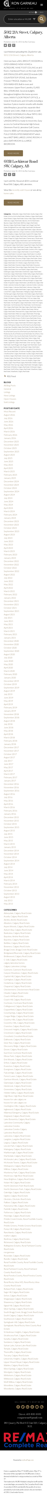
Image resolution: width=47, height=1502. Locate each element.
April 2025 (8, 468)
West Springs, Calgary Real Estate (21, 365)
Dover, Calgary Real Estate (16, 1049)
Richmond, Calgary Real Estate (17, 1242)
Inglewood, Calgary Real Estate (13, 280)
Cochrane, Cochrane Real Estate (31, 243)
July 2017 (8, 760)
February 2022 (10, 594)
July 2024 (8, 498)
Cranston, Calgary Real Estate (19, 252)
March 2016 (9, 807)
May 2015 (8, 840)
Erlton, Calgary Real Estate (15, 1062)
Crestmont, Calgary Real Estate (25, 254)
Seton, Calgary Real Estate (15, 1295)
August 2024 (9, 494)
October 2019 (10, 684)
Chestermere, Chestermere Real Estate (22, 989)
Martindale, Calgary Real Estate (33, 294)
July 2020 (8, 657)
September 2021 (11, 611)
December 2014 (11, 850)
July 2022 (8, 578)
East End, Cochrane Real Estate (25, 260)
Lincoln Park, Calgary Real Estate (13, 291)
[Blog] (41, 1407)
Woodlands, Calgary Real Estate (20, 371)
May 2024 (8, 504)
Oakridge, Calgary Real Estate (28, 307)
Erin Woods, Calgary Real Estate (25, 263)
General (7, 389)
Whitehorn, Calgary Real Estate (20, 367)
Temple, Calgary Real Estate (12, 358)
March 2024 (9, 511)
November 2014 (11, 853)
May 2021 (8, 624)
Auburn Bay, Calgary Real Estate (34, 218)
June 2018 (8, 727)
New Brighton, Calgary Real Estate (21, 303)
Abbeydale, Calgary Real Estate (21, 214)
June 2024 (8, 501)
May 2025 (8, 464)
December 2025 (11, 441)
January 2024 (10, 518)
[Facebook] (18, 1407)
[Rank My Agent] (32, 1407)
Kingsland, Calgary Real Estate (17, 283)
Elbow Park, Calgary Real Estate (18, 1056)
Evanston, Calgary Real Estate (24, 265)
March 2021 (9, 631)
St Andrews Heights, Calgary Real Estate (31, 351)
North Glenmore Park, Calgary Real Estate (22, 1189)
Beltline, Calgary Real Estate (29, 223)
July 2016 (8, 797)
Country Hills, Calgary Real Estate (18, 249)
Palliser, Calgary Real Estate (16, 1202)
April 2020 (8, 667)
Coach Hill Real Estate (34, 240)
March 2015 (9, 844)
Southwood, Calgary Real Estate (30, 347)
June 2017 (8, 764)
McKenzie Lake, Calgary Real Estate (14, 296)
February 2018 (10, 740)
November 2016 (11, 787)
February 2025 (10, 474)
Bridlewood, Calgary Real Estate (18, 956)
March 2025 (9, 471)
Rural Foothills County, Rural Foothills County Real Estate (25, 329)
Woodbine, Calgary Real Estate (17, 1385)
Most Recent (10, 411)
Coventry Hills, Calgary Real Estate (19, 1023)
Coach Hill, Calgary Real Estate (13, 243)
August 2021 (9, 614)
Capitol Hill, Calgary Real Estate (18, 976)
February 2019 (10, 707)
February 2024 (10, 514)
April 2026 (8, 428)
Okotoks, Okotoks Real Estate (24, 309)
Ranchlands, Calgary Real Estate (28, 320)
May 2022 (8, 584)
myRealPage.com (28, 1460)
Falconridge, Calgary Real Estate (25, 267)
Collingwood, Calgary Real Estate (13, 245)
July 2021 (8, 617)
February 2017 (10, 777)
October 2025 (10, 448)
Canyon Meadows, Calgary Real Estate (15, 234)
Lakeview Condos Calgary (15, 1129)
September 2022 (11, 571)
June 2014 (8, 870)
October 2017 (10, 754)
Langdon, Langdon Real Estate (17, 289)
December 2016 (11, 784)
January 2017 (10, 780)
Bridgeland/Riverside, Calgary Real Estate (20, 227)
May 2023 (8, 544)
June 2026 (8, 421)
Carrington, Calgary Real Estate (17, 236)
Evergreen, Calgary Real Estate (17, 1069)
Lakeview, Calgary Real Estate (17, 1136)
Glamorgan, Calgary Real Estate (13, 271)
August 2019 (9, 691)
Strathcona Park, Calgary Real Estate (15, 353)
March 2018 (9, 737)
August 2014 (9, 863)
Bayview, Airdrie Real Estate (31, 221)
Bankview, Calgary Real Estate (13, 221)
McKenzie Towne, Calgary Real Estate (20, 1162)
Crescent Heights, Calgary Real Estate (21, 1029)
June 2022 (8, 581)
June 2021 (8, 621)
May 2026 (8, 425)
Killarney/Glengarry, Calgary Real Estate (21, 1112)
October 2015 (10, 824)
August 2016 (9, 794)
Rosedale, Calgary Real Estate (20, 327)
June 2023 (8, 541)
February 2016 (10, 810)
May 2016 (8, 800)
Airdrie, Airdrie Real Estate (16, 216)
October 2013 (10, 890)
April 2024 (8, 508)
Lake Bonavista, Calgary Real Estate (20, 1119)
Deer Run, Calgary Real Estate (17, 1043)
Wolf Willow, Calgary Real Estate (21, 369)
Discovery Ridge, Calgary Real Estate (26, 258)
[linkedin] (27, 1407)
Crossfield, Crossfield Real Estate (18, 1036)
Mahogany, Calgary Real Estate (33, 291)
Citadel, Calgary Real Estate (19, 240)
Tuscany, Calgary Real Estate (12, 360)
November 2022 (11, 564)
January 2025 (10, 478)
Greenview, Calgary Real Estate (13, 274)
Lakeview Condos (32, 285)
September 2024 (11, 491)
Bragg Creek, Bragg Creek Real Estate (20, 949)
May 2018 (8, 730)
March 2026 (9, 431)
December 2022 (11, 561)
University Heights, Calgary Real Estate (21, 1358)
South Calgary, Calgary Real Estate (19, 1315)
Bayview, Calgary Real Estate (12, 223)
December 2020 (11, 641)
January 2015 (10, 847)
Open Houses (10, 399)
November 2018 (11, 714)
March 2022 (9, 591)
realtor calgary (10, 1235)
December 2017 (11, 747)
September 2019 (11, 687)
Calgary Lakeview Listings (16, 232)
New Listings (9, 395)
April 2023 (8, 548)
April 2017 (8, 770)
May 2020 (8, 664)
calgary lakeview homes (14, 963)
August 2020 (9, 654)
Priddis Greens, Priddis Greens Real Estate (24, 318)
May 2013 (8, 903)
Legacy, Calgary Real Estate (34, 289)
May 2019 (8, 701)
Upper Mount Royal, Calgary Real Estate (20, 362)
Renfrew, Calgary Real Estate (17, 323)
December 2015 (11, 817)
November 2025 (11, 444)
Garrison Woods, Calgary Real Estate (26, 269)
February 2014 (10, 883)
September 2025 (11, 451)
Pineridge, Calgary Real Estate (17, 1215)
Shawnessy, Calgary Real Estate (18, 1302)
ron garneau (7, 327)
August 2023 (9, 534)
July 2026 (8, 418)
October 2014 (10, 857)
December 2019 (11, 681)
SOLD (41, 12)
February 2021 (10, 634)
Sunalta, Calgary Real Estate (34, 353)
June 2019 (8, 697)
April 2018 (8, 734)
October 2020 (10, 647)
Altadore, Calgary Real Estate (33, 216)
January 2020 (10, 677)
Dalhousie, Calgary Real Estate (26, 256)
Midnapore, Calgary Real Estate (17, 298)
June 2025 (8, 461)
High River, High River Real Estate (14, 276)
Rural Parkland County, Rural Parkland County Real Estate (21, 331)
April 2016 (8, 804)
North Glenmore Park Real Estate (21, 305)
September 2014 (11, 860)
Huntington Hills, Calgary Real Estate (31, 278)
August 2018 (9, 721)
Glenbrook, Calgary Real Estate (32, 271)
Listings (7, 392)
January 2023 (10, 558)
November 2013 (11, 887)
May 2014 (8, 873)
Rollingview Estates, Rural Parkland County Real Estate (24, 325)
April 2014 (8, 877)
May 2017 (8, 767)
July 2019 (8, 694)
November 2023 (11, 524)
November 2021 (11, 604)
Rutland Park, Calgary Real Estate (18, 1289)
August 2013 (9, 897)
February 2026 (10, 435)
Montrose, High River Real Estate (18, 1175)
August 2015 (9, 830)
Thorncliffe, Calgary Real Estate (30, 358)
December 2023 (11, 521)
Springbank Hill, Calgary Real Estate (14, 349)
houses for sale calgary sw (11, 278)
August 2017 (9, 757)
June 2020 (8, 661)
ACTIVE (31, 12)
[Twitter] (23, 1407)
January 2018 (10, 744)
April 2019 (8, 704)
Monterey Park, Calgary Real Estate (18, 300)
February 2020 (10, 674)
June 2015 (8, 837)
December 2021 (11, 601)
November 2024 (11, 484)
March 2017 (9, 774)
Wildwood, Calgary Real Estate (17, 1378)
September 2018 (11, 717)
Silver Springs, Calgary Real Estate (19, 1308)
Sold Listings (9, 402)
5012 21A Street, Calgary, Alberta (19, 55)
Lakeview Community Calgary (17, 285)
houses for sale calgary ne (32, 276)
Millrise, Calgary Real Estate (16, 1169)
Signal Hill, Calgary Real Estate (17, 342)
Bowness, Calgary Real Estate (12, 225)
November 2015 (11, 820)
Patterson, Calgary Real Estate (24, 314)
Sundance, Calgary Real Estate (12, 356)
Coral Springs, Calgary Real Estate (14, 247)
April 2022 (8, 588)
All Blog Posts (10, 385)
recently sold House (21, 190)
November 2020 (11, 644)
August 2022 (9, 574)
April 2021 (8, 627)
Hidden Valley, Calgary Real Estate (33, 274)
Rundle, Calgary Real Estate (16, 1259)
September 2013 (11, 893)
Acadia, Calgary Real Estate (16, 916)
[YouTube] (37, 1407)
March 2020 (9, 671)
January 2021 (10, 637)
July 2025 (8, 458)
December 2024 (11, 481)
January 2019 (10, 711)
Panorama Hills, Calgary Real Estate (26, 311)
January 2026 (10, 438)
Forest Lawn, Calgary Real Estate (18, 1076)
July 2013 (8, 900)
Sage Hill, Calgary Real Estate (19, 338)
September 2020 (11, 651)
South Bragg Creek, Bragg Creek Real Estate (24, 345)
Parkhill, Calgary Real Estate (16, 1209)
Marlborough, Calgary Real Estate (14, 294)
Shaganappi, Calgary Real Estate (17, 340)
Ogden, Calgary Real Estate (16, 1195)
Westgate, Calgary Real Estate (17, 1372)
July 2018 (8, 724)
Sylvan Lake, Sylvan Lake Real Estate (32, 356)
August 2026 (9, 415)
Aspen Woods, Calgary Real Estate (14, 218)
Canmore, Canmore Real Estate (34, 232)
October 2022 (10, 567)
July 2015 (8, 834)
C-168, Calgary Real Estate (23, 229)
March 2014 (9, 880)
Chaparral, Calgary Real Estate (17, 238)
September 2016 (11, 790)
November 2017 (11, 750)
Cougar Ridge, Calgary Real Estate (19, 1016)
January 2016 (10, 814)
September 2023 (11, 531)
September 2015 (11, 827)
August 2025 (9, 454)
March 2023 (9, 551)
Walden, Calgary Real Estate (16, 1365)
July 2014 (8, 867)
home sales (9, 193)
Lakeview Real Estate (20, 287)
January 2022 (10, 598)
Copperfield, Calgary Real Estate (33, 245)
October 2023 (10, 528)
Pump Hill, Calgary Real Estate (17, 1229)
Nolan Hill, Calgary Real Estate (17, 1182)
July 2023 (8, 538)
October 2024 (10, 488)
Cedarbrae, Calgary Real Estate (18, 983)
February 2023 (10, 554)
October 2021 (10, 608)
